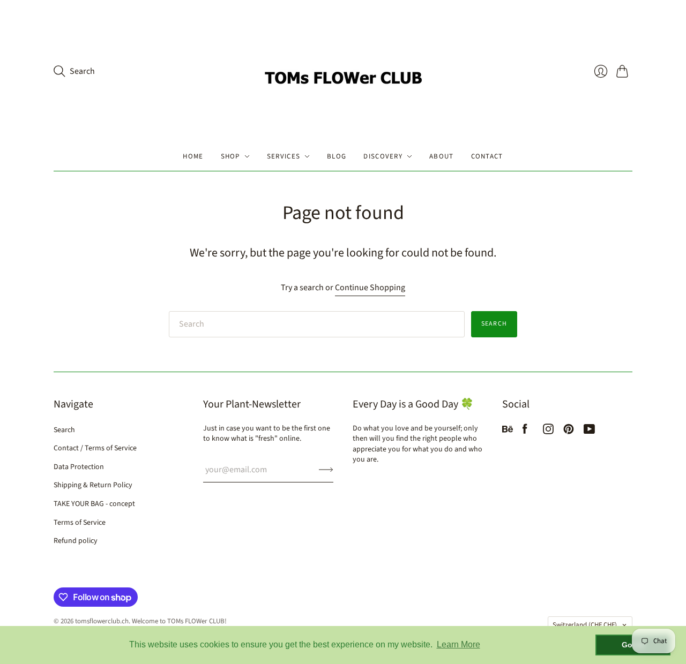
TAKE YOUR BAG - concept (94, 504)
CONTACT (487, 156)
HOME (193, 156)
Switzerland (585, 625)
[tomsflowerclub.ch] (343, 71)
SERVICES (283, 156)
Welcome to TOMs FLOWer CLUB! (179, 621)
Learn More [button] (458, 644)
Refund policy (76, 540)
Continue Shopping (370, 287)
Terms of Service (80, 522)
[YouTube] (589, 431)
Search (494, 323)
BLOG (336, 156)
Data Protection (79, 467)
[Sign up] (326, 469)
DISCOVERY (382, 156)
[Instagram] (548, 431)
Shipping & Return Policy (93, 485)
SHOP (230, 156)
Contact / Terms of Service (95, 448)
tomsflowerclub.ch (102, 621)
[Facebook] (525, 431)
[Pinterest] (568, 431)
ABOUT (441, 156)
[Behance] (507, 431)
